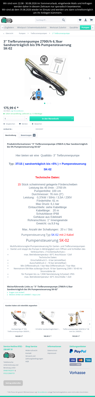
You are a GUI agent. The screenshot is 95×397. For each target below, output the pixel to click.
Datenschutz (52, 350)
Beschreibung (10, 135)
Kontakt (28, 353)
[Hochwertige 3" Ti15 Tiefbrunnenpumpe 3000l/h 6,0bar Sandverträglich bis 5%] (19, 319)
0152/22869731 (9, 373)
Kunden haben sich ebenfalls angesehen (21, 305)
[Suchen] (63, 20)
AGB (27, 361)
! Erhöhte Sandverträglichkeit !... (47, 329)
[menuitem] (50, 20)
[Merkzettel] (80, 20)
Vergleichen (10, 124)
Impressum (52, 353)
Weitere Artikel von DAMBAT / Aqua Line (24, 295)
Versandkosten (42, 392)
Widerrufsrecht (31, 350)
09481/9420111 (8, 370)
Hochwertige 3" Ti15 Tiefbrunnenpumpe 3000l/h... (19, 330)
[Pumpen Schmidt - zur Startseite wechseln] (7, 20)
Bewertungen (28, 135)
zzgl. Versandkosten (17, 111)
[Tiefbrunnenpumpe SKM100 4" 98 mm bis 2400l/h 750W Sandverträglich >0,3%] (76, 319)
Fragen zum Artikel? (16, 292)
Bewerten (38, 124)
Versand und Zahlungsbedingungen (34, 357)
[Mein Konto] (85, 20)
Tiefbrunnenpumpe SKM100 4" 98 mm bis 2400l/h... (76, 330)
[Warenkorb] (91, 20)
